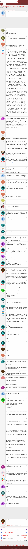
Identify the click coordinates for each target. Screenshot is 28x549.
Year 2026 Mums (9, 536)
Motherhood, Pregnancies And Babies (12, 540)
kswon (25, 529)
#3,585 (26, 341)
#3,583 (26, 325)
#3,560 (26, 157)
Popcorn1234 (4, 540)
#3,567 (26, 205)
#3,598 (26, 491)
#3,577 (26, 268)
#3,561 (26, 167)
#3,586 (26, 347)
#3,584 (26, 331)
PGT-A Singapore (5, 537)
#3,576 (26, 261)
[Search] (27, 4)
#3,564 (26, 186)
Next (13, 525)
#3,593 (26, 398)
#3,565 (26, 192)
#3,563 (26, 180)
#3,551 (26, 11)
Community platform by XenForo (14, 548)
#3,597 (26, 485)
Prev (1, 525)
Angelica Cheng (24, 532)
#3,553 (26, 36)
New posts (1, 5)
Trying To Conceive (11, 538)
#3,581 (26, 304)
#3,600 (26, 519)
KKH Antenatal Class (6, 535)
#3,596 (26, 477)
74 (9, 525)
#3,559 (26, 150)
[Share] (25, 11)
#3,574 (26, 248)
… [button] (10, 525)
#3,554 (26, 42)
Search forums (4, 5)
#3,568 (26, 211)
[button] (10, 4)
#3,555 (26, 49)
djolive (3, 536)
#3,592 (26, 392)
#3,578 (26, 280)
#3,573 (26, 242)
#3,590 (26, 376)
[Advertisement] (14, 22)
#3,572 (26, 236)
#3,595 (26, 471)
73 (8, 525)
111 (11, 525)
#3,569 (26, 217)
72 (7, 525)
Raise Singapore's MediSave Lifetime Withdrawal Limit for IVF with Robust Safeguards (10, 533)
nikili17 (25, 540)
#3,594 (26, 465)
